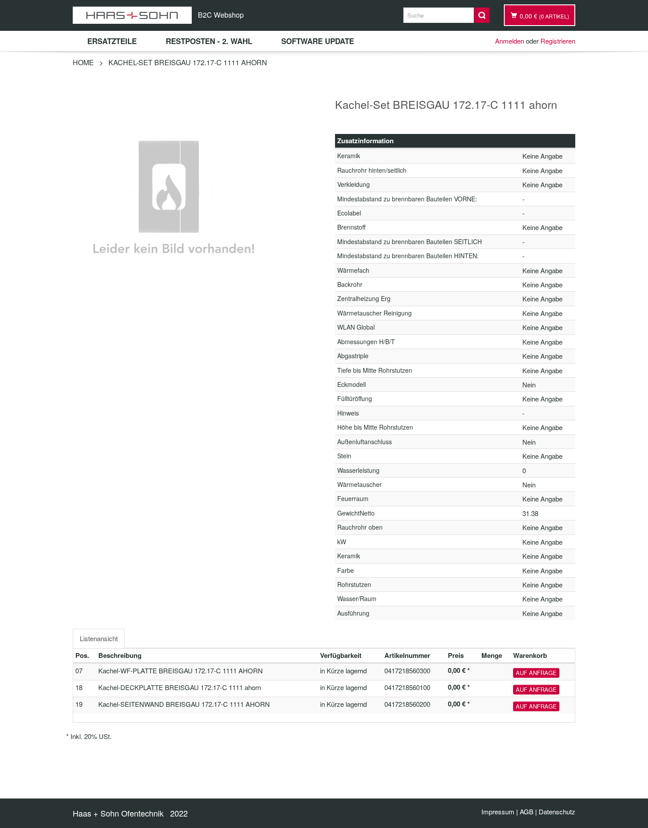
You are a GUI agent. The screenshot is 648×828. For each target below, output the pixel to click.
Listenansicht (99, 638)
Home (83, 62)
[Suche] (482, 15)
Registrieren (557, 40)
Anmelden (509, 40)
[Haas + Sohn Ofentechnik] (132, 15)
